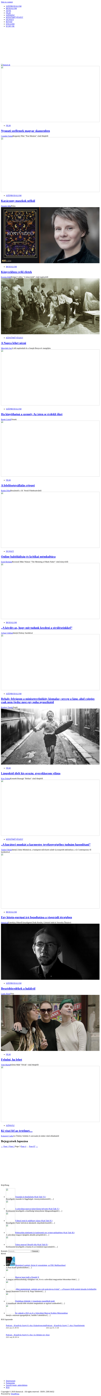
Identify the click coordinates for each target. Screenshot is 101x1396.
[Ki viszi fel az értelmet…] (50, 1121)
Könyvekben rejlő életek (16, 272)
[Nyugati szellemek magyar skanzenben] (50, 121)
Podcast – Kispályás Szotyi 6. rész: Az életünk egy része (28, 1335)
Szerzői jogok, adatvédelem (16, 1385)
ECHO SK (10, 26)
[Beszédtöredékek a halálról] (50, 979)
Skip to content (7, 2)
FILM (8, 13)
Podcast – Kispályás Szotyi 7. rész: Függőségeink (65, 1325)
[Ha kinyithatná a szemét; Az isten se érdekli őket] (50, 405)
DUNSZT (10, 19)
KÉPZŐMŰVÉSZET (14, 17)
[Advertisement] (50, 46)
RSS (7, 1387)
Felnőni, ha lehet (11, 1059)
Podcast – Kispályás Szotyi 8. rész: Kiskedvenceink (26, 1325)
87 (32, 1146)
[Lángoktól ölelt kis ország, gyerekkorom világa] (50, 764)
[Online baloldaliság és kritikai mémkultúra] (50, 547)
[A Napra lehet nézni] (50, 334)
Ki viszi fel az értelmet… (17, 1130)
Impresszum (10, 1381)
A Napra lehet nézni (13, 343)
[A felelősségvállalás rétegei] (50, 476)
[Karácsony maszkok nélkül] (50, 191)
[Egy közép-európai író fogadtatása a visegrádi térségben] (50, 908)
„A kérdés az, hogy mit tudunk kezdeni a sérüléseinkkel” (36, 627)
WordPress (15, 1394)
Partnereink (10, 1383)
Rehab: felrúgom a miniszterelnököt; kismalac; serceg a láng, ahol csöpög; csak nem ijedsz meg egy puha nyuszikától (48, 700)
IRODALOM (11, 8)
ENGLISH (10, 24)
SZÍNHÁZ (10, 15)
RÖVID (9, 22)
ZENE (8, 11)
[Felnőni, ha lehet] (50, 1050)
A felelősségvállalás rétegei (18, 485)
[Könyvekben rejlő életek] (50, 262)
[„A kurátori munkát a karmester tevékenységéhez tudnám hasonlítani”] (50, 835)
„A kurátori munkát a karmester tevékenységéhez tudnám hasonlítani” (46, 844)
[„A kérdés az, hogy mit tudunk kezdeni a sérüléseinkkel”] (50, 618)
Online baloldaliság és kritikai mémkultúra (28, 556)
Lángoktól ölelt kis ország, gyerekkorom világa (30, 773)
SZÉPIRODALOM (13, 6)
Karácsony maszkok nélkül (18, 200)
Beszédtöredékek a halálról (18, 988)
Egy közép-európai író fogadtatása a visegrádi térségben (36, 917)
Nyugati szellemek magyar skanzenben (25, 130)
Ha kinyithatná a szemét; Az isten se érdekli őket (31, 414)
